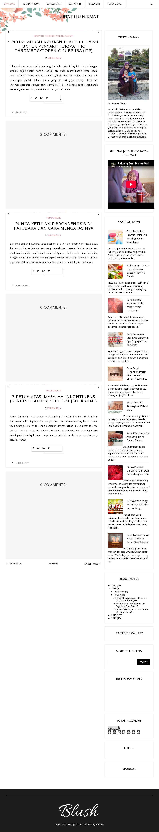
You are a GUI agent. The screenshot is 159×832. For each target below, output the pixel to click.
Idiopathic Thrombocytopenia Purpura (53, 36)
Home (55, 563)
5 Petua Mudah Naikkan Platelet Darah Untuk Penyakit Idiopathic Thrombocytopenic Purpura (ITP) (53, 46)
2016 (114, 618)
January (118, 594)
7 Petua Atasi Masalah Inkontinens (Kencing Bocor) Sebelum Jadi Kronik (53, 399)
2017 (114, 615)
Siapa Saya (9, 3)
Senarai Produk (31, 3)
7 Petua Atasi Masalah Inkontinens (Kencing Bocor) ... (130, 610)
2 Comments (21, 112)
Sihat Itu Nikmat (79, 17)
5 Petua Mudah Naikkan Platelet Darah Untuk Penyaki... (129, 599)
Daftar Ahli (75, 3)
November (119, 591)
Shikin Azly (54, 57)
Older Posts (91, 564)
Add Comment (23, 285)
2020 (114, 585)
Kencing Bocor (53, 390)
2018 (114, 588)
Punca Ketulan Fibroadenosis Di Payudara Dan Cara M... (129, 605)
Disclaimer (94, 3)
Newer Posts (14, 563)
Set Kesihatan (54, 3)
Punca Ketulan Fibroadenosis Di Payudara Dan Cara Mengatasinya (53, 226)
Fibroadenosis (54, 218)
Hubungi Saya (115, 3)
